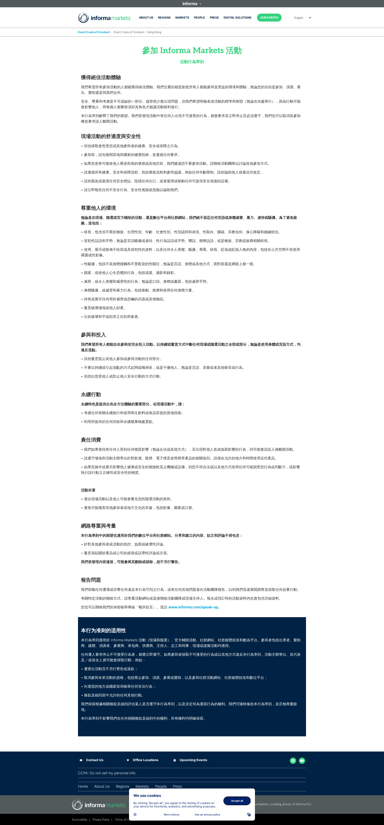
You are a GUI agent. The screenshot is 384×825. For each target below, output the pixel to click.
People (199, 17)
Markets (182, 17)
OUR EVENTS (269, 17)
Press (214, 17)
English (298, 17)
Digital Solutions (237, 17)
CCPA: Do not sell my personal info (107, 773)
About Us (146, 17)
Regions (164, 17)
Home (83, 786)
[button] (192, 3)
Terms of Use (123, 819)
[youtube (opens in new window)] (302, 760)
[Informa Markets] (104, 17)
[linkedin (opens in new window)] (293, 760)
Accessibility (79, 819)
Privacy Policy (101, 819)
